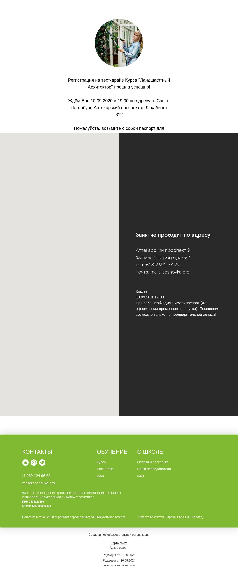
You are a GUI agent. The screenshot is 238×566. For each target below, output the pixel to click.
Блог (100, 476)
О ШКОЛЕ (150, 452)
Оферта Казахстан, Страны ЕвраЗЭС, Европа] (170, 517)
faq (140, 476)
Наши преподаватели (154, 469)
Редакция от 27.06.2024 (119, 555)
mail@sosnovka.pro (38, 483)
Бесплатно (105, 469)
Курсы (101, 462)
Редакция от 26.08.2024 (119, 560)
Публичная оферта (112, 517)
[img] (25, 462)
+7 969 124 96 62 (35, 476)
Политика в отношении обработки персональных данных (61, 517)
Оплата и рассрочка (152, 462)
